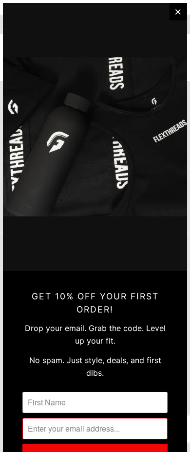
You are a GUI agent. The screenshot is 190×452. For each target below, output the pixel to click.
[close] (178, 11)
